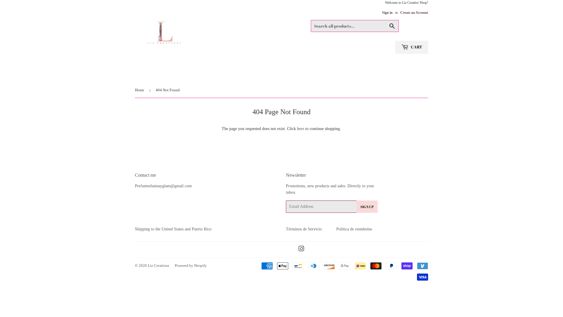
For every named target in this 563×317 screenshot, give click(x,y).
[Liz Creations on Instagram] (301, 249)
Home (139, 90)
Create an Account (414, 13)
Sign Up (367, 206)
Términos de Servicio (304, 229)
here (300, 129)
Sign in (387, 13)
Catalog (144, 75)
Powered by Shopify (191, 265)
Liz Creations (158, 265)
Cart (416, 47)
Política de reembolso (354, 229)
